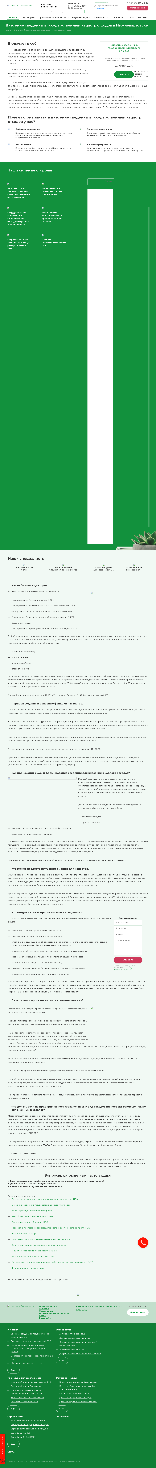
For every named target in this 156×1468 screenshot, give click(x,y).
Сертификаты (101, 18)
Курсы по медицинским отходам (75, 1398)
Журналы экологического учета (28, 1268)
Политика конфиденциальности (48, 1461)
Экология (13, 18)
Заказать (124, 74)
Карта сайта (45, 1318)
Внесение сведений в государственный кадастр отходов (41, 1205)
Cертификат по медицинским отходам (30, 1425)
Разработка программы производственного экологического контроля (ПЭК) (51, 1228)
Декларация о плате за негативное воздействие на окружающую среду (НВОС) (52, 1262)
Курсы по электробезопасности (74, 1393)
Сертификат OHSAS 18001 (23, 1437)
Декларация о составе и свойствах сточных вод (32, 1357)
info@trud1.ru (99, 9)
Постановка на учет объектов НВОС (30, 1222)
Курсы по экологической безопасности (78, 1382)
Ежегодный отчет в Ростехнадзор (27, 1386)
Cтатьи (130, 18)
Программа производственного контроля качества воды (41, 1239)
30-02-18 (138, 2)
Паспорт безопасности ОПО (24, 1402)
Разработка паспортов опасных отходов (32, 1216)
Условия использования (67, 1461)
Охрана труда (28, 18)
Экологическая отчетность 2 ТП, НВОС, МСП (34, 1256)
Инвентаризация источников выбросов (32, 1210)
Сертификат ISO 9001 (21, 1433)
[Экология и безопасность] (20, 5)
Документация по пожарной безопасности (80, 1354)
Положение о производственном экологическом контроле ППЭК (45, 1199)
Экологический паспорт (24, 1233)
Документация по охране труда (74, 1338)
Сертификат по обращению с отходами (30, 1429)
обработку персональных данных (123, 969)
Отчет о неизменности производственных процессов (39, 1245)
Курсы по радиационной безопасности (78, 1402)
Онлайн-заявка (137, 8)
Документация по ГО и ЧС (72, 1349)
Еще (13, 1370)
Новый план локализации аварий (27, 1398)
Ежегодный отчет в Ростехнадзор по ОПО (31, 1382)
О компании (117, 18)
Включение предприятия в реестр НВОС (31, 1341)
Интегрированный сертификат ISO (28, 1420)
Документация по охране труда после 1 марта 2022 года (78, 1343)
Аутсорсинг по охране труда (73, 1334)
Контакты (143, 18)
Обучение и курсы (81, 18)
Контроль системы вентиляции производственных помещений (26, 1392)
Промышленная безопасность (54, 18)
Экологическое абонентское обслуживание (34, 1251)
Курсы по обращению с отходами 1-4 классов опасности (77, 1387)
